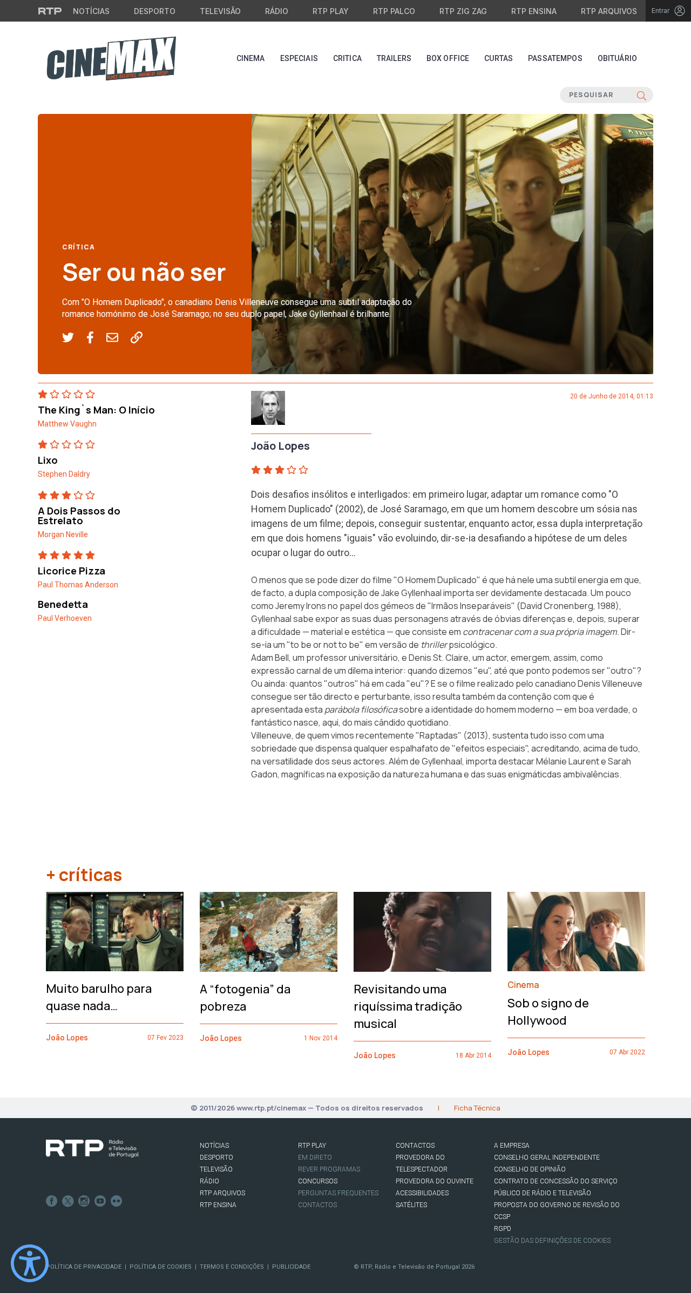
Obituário (617, 58)
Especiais (299, 58)
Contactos (317, 1205)
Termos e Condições (232, 1266)
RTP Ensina (534, 11)
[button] (74, 338)
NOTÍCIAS (214, 1145)
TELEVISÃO (216, 1169)
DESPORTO (216, 1157)
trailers (394, 58)
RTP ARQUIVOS (222, 1193)
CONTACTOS (415, 1145)
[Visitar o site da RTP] (50, 11)
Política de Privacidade (83, 1266)
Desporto (154, 11)
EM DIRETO (315, 1157)
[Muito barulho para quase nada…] (115, 931)
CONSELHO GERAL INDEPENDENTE (547, 1157)
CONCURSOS (317, 1181)
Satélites (411, 1205)
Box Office (447, 58)
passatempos (555, 58)
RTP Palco (394, 11)
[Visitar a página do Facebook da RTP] (52, 1201)
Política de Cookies (161, 1266)
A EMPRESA (512, 1145)
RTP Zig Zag (463, 11)
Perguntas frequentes (338, 1193)
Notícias (91, 11)
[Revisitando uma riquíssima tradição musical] (422, 932)
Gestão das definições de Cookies (552, 1240)
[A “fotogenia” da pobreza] (268, 932)
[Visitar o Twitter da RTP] (68, 1201)
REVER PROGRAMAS (329, 1169)
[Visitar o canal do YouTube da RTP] (100, 1201)
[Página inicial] (111, 58)
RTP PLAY (312, 1145)
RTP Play (331, 11)
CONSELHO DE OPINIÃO (530, 1169)
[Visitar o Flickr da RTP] (117, 1201)
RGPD (502, 1229)
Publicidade (291, 1266)
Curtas (498, 58)
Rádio (276, 11)
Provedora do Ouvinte (434, 1181)
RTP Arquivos (609, 11)
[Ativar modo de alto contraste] (30, 1263)
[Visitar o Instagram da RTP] (84, 1201)
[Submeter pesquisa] (641, 95)
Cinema (250, 58)
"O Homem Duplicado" (437, 580)
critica (347, 58)
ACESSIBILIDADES (422, 1193)
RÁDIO (209, 1181)
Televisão (220, 11)
